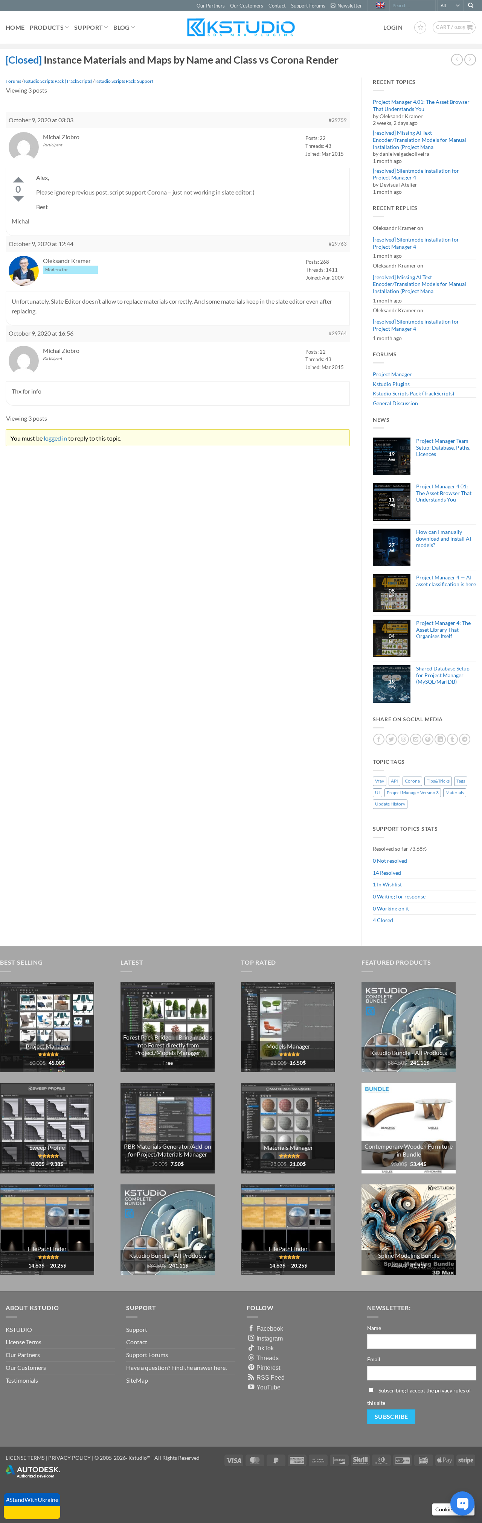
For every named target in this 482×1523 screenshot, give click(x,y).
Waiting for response (401, 896)
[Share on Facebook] (378, 739)
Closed (385, 920)
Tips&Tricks (438, 780)
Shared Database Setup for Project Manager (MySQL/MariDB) (443, 675)
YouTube (268, 1387)
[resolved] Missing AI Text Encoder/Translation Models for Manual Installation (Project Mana (419, 139)
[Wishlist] (420, 27)
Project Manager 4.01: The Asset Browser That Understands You (421, 105)
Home (15, 27)
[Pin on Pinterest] (427, 739)
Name (374, 1328)
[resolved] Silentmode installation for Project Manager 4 (416, 174)
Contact (277, 6)
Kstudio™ (139, 1458)
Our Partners (211, 6)
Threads (267, 1357)
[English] (381, 5)
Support (88, 27)
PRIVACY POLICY (69, 1458)
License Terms (23, 1341)
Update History (390, 803)
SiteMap (137, 1380)
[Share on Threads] (403, 739)
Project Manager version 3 (413, 792)
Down (18, 199)
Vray (379, 780)
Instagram (269, 1338)
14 (376, 872)
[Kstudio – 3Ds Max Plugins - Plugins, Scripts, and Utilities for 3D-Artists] (241, 27)
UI (377, 792)
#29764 (338, 333)
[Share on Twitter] (391, 739)
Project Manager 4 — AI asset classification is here (446, 580)
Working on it (393, 908)
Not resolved (392, 860)
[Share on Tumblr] (452, 739)
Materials (454, 792)
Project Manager (392, 374)
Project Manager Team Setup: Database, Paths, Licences (443, 447)
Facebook (269, 1328)
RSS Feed (270, 1377)
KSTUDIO (19, 1329)
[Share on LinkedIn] (440, 739)
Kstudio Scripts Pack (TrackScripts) (413, 393)
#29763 (338, 244)
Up (18, 179)
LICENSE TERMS (25, 1458)
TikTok (265, 1348)
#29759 (338, 120)
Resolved (390, 872)
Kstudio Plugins (391, 384)
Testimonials (22, 1380)
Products (47, 27)
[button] (346, 6)
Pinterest (268, 1367)
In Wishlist (389, 884)
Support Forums (308, 6)
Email (373, 1359)
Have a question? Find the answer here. (176, 1367)
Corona (412, 780)
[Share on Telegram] (464, 739)
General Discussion (395, 403)
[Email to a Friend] (415, 739)
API (394, 780)
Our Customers (246, 6)
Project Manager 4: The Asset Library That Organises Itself (443, 629)
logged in (55, 438)
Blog (121, 27)
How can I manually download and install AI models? (443, 538)
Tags (460, 780)
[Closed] (24, 59)
